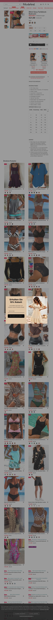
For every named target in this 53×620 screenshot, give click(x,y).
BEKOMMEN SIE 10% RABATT (16, 316)
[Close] (45, 297)
